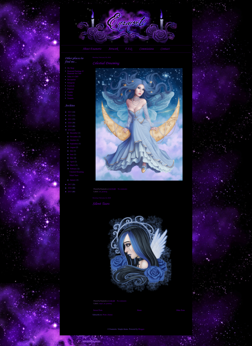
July (72, 151)
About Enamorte (92, 49)
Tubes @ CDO (72, 76)
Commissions (146, 49)
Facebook (70, 86)
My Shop (70, 68)
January (73, 180)
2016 (70, 188)
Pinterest (70, 89)
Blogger (141, 329)
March (72, 165)
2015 (70, 191)
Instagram (71, 82)
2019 (70, 126)
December (74, 133)
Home (139, 310)
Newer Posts (97, 310)
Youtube (70, 98)
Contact (165, 49)
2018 (70, 130)
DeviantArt (71, 79)
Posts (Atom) (108, 314)
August (73, 147)
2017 (70, 184)
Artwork (113, 49)
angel (101, 303)
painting (104, 191)
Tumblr (70, 92)
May (72, 158)
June (72, 154)
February (73, 168)
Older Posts (180, 310)
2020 (70, 122)
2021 (70, 119)
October (73, 140)
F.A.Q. (128, 49)
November (74, 136)
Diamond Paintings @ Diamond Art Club (75, 72)
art (100, 191)
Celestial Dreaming (106, 63)
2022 (70, 115)
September (74, 143)
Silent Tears (101, 204)
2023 (70, 112)
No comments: (123, 189)
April (72, 161)
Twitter (70, 95)
